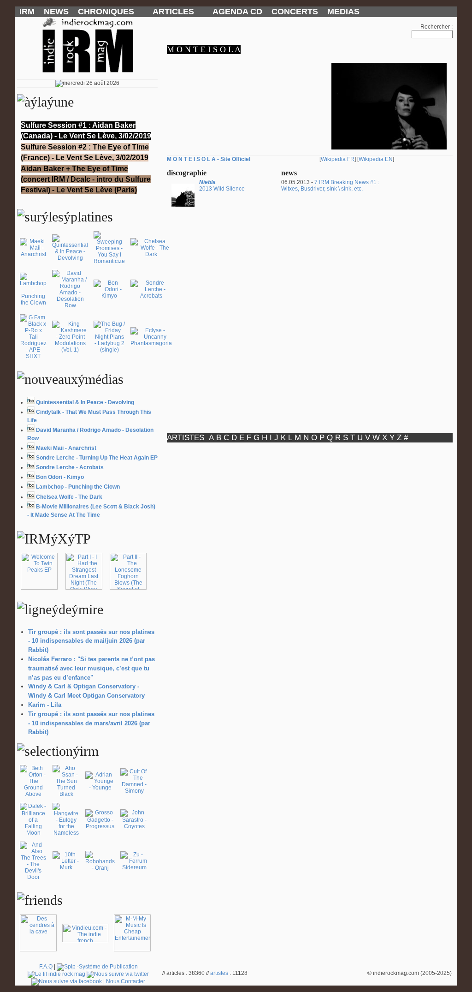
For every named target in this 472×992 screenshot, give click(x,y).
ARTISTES (185, 437)
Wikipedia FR (337, 159)
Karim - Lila (44, 704)
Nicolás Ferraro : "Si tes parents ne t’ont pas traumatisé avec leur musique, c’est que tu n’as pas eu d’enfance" (91, 668)
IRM (27, 11)
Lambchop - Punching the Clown (78, 487)
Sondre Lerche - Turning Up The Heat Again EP (97, 457)
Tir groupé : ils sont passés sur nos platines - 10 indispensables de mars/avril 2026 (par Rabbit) (91, 723)
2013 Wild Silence (222, 185)
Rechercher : (436, 27)
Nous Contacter (125, 981)
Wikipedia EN (376, 159)
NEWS (56, 11)
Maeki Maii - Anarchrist (66, 448)
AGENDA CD (237, 11)
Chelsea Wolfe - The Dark (69, 497)
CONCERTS (294, 11)
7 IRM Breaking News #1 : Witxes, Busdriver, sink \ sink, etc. (330, 185)
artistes (219, 973)
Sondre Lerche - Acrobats (70, 467)
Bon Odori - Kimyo (60, 477)
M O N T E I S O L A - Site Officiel (208, 159)
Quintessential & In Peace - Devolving (85, 402)
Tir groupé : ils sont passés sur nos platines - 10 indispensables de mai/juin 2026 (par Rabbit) (91, 641)
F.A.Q (46, 966)
